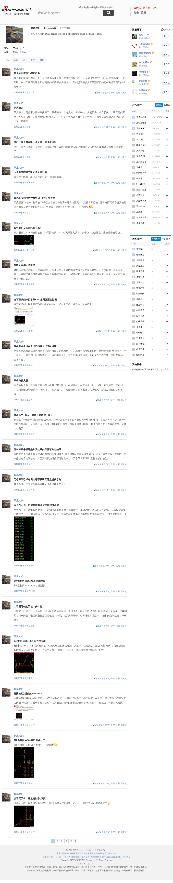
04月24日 (18, 434)
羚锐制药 (140, 249)
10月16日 (18, 250)
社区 (42, 60)
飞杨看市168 (144, 44)
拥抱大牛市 (144, 34)
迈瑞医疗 (140, 254)
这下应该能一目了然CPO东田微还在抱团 (35, 299)
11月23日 (18, 783)
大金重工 (140, 266)
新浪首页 (109, 7)
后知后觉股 (141, 123)
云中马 (30, 678)
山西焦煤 (140, 293)
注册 (143, 12)
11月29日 (18, 591)
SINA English (106, 857)
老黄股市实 (141, 217)
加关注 (166, 36)
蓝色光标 (31, 565)
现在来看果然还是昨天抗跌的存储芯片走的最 (37, 449)
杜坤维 (139, 178)
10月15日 (18, 284)
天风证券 (31, 182)
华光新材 (140, 282)
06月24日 (18, 331)
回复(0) (124, 92)
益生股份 (140, 321)
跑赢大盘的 (141, 145)
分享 (113, 92)
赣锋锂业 (140, 332)
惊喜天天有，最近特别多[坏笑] (30, 798)
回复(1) (124, 157)
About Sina (56, 857)
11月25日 (18, 625)
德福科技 (140, 288)
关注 (24, 60)
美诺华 (139, 327)
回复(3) (124, 490)
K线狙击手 (144, 72)
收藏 (15, 60)
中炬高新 (140, 338)
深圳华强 (140, 344)
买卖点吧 (140, 151)
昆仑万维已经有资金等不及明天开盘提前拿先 (37, 479)
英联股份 (31, 625)
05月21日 (18, 92)
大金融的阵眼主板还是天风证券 (30, 172)
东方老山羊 (141, 162)
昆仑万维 (31, 490)
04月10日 (18, 490)
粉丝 (33, 60)
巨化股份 (140, 271)
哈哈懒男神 (141, 173)
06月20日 (18, 365)
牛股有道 (143, 90)
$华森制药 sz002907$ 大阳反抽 (29, 581)
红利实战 (140, 139)
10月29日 (18, 127)
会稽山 (139, 299)
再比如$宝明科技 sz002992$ (28, 693)
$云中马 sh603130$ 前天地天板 (30, 641)
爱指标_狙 (140, 156)
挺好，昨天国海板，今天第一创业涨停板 (35, 142)
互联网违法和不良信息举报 (81, 853)
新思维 (139, 212)
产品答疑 (126, 857)
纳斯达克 (31, 92)
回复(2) (124, 365)
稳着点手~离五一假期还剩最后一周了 (33, 415)
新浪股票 (100, 7)
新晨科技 (31, 783)
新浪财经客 (141, 117)
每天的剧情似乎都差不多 (27, 73)
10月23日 (18, 182)
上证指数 (31, 434)
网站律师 (95, 857)
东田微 (30, 331)
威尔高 (30, 400)
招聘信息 (85, 857)
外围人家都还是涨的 (24, 265)
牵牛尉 (139, 167)
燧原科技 (140, 305)
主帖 (6, 60)
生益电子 (140, 277)
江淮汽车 (140, 355)
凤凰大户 (35, 28)
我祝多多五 (141, 128)
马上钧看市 (144, 62)
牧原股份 (140, 349)
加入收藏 (82, 7)
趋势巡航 (140, 195)
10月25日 (18, 157)
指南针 (30, 127)
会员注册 (117, 857)
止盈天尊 (140, 223)
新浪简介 (47, 857)
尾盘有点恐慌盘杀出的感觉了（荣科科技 (35, 346)
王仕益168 (140, 206)
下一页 (73, 841)
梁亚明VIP (141, 201)
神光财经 (140, 134)
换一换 (167, 30)
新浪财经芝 (141, 189)
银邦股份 (31, 250)
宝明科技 (31, 725)
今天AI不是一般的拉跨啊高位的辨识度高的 (36, 505)
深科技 (30, 464)
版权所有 (92, 863)
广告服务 (67, 857)
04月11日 (18, 464)
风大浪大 (18, 107)
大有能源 (140, 260)
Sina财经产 (141, 184)
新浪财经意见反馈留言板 (105, 853)
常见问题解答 (63, 853)
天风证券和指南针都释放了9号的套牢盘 (34, 198)
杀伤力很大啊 (21, 380)
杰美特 (30, 365)
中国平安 (140, 310)
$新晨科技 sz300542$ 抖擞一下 (29, 740)
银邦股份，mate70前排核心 (28, 228)
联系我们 (76, 857)
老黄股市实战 (145, 53)
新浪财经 (91, 7)
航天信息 (140, 316)
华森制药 (31, 591)
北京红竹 (143, 81)
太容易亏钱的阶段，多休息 (28, 606)
